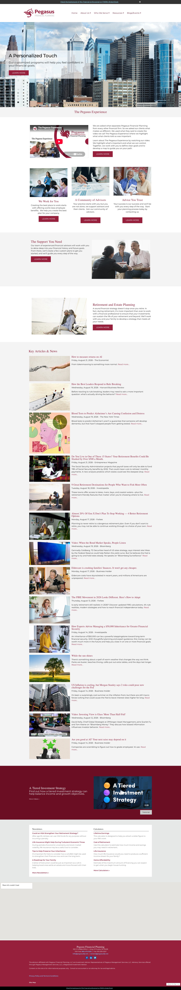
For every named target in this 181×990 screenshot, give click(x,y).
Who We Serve (101, 13)
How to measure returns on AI (87, 356)
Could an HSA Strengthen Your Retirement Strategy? (55, 833)
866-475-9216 (87, 951)
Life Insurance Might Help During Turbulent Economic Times (58, 842)
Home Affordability (102, 860)
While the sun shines (82, 655)
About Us (85, 13)
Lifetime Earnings (101, 833)
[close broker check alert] (140, 2)
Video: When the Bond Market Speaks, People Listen (99, 542)
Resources (117, 13)
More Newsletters (40, 873)
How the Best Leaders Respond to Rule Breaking (96, 384)
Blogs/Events (133, 13)
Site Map (32, 982)
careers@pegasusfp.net (99, 954)
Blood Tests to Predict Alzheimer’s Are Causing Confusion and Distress (108, 413)
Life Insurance (100, 851)
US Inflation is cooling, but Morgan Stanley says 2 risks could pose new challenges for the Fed (108, 686)
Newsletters (37, 829)
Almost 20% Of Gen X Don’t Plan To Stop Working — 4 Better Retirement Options (110, 515)
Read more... (124, 364)
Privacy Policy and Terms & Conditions (43, 976)
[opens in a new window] (87, 958)
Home (74, 13)
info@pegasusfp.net (80, 954)
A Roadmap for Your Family (44, 860)
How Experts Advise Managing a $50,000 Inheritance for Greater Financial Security (110, 627)
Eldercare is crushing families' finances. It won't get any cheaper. (104, 567)
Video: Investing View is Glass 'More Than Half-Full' (99, 714)
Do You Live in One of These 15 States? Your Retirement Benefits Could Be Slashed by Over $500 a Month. (110, 458)
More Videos (34, 799)
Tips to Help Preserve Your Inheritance (48, 851)
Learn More (18, 73)
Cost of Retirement (102, 842)
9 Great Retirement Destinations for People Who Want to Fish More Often (109, 484)
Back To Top (172, 984)
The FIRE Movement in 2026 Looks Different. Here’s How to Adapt (106, 597)
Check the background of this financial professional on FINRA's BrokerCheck (89, 2)
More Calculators (102, 870)
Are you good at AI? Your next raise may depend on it (99, 739)
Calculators (98, 829)
